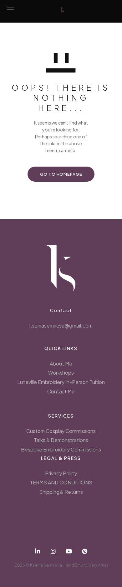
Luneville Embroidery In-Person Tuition (61, 382)
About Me (61, 363)
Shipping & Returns (61, 491)
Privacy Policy (61, 473)
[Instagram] (53, 551)
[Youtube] (69, 551)
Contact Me (61, 391)
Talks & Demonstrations (61, 440)
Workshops (61, 372)
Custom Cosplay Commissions (61, 431)
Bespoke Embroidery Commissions (61, 449)
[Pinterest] (84, 551)
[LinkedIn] (37, 551)
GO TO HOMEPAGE (61, 174)
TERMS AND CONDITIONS (61, 482)
